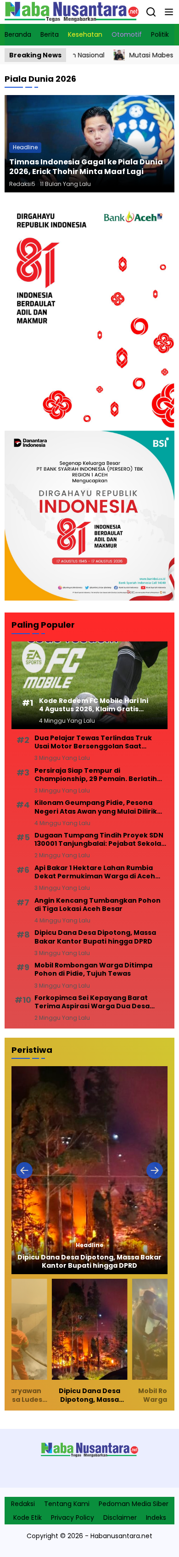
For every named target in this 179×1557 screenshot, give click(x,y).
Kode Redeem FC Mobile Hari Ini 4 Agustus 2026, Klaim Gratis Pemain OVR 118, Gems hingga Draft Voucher (93, 705)
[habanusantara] (72, 12)
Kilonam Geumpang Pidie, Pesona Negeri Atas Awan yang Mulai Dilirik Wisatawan (95, 806)
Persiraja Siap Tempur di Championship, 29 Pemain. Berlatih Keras (95, 774)
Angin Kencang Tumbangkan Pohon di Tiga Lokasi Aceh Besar (97, 904)
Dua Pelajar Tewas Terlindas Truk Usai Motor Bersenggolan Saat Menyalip (93, 742)
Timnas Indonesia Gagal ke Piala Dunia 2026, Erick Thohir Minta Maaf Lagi (86, 167)
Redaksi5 (22, 184)
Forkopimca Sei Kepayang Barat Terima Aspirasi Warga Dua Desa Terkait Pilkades (92, 1002)
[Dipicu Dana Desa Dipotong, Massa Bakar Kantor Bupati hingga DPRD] (89, 1170)
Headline (25, 147)
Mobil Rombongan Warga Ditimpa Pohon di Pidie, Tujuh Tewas (93, 969)
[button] (168, 11)
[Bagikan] (151, 11)
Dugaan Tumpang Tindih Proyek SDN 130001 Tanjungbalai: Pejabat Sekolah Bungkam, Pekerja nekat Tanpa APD (100, 839)
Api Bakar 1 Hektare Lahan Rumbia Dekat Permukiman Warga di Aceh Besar (94, 872)
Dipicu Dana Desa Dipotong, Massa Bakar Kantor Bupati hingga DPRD (95, 936)
